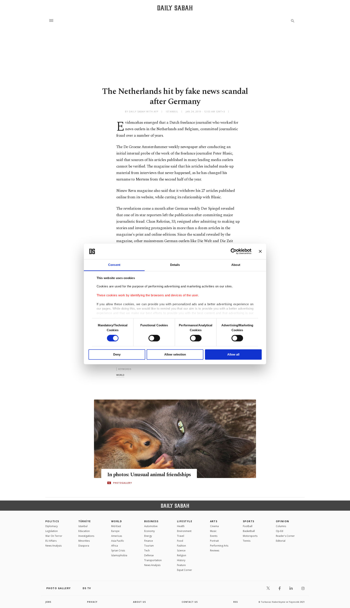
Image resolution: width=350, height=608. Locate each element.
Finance (148, 540)
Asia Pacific (117, 540)
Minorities (84, 540)
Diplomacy (51, 526)
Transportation (153, 560)
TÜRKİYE (84, 521)
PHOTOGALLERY (122, 482)
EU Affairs (51, 540)
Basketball (249, 531)
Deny (117, 354)
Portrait (214, 540)
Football (247, 526)
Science (181, 550)
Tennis (246, 540)
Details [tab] (175, 264)
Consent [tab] (114, 264)
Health (181, 526)
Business (151, 521)
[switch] (154, 338)
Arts (214, 521)
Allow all (233, 354)
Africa (114, 545)
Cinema (214, 526)
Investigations (86, 536)
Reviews (214, 550)
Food (180, 540)
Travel (180, 536)
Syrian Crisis (118, 550)
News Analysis (53, 545)
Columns (281, 526)
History (181, 560)
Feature (181, 565)
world (120, 374)
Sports (248, 521)
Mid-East (116, 526)
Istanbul (83, 526)
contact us (190, 601)
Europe (115, 531)
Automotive (151, 526)
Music (213, 531)
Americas (116, 536)
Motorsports (250, 536)
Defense (149, 555)
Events (213, 536)
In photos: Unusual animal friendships (149, 475)
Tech (147, 550)
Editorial (280, 540)
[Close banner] (260, 251)
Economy (149, 531)
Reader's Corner (285, 536)
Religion (181, 555)
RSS (235, 601)
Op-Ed (279, 531)
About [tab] (235, 264)
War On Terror (53, 536)
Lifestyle (184, 521)
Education (84, 531)
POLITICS (52, 521)
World (116, 521)
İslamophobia (119, 555)
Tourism (149, 545)
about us (139, 601)
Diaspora (83, 545)
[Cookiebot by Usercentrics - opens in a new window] (233, 251)
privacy (92, 601)
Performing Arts (219, 545)
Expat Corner (184, 570)
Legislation (51, 531)
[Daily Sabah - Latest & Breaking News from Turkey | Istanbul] (175, 7)
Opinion (282, 521)
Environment (184, 531)
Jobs (48, 601)
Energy (148, 536)
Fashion (181, 545)
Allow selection (175, 354)
